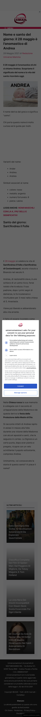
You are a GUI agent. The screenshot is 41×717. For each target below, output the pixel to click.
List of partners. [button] (31, 368)
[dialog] (20, 358)
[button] (20, 355)
